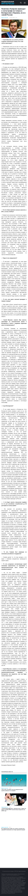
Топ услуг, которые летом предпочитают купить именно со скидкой (12, 790)
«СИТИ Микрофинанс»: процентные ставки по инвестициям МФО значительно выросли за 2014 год (13, 809)
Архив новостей (4, 17)
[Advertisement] (14, 848)
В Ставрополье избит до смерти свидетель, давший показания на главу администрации (13, 829)
